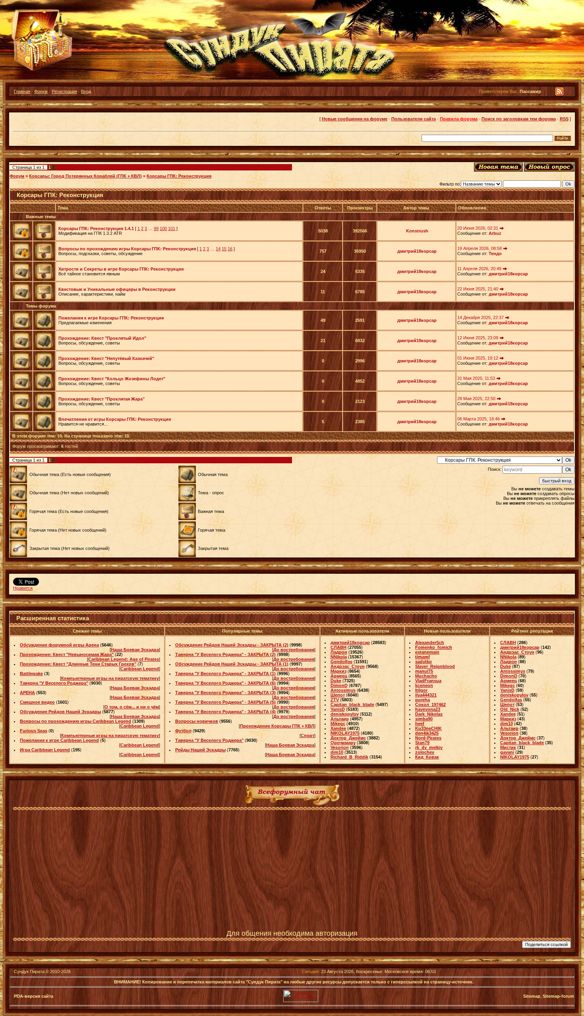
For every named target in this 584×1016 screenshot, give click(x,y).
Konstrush (417, 230)
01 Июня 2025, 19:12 (477, 358)
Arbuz (495, 233)
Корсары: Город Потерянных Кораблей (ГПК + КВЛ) (85, 176)
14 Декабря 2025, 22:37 (480, 317)
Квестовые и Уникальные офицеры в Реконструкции (117, 289)
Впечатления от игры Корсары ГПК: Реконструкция (114, 419)
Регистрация (64, 91)
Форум (41, 91)
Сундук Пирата (29, 971)
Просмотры (360, 207)
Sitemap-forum (558, 996)
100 (163, 228)
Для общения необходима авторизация (292, 933)
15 (224, 248)
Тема (63, 207)
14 (218, 248)
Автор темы (416, 207)
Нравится (23, 588)
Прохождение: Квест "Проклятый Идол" (102, 338)
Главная (22, 91)
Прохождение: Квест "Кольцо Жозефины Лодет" (111, 378)
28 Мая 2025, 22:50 (476, 398)
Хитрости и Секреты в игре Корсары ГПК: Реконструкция (121, 269)
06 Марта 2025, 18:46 (478, 418)
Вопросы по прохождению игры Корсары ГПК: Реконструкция (127, 248)
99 (156, 228)
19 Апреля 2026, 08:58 (479, 248)
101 (171, 228)
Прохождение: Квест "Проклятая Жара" (101, 399)
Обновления (472, 207)
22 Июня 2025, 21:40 (477, 288)
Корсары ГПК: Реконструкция (179, 176)
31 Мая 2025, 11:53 (476, 378)
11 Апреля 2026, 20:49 (479, 268)
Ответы (323, 207)
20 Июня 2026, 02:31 (477, 228)
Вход (86, 91)
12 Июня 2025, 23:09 (477, 337)
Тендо (495, 253)
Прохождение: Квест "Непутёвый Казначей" (106, 358)
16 (230, 248)
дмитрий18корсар (417, 251)
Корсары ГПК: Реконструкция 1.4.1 (96, 228)
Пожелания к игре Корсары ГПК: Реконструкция (111, 317)
